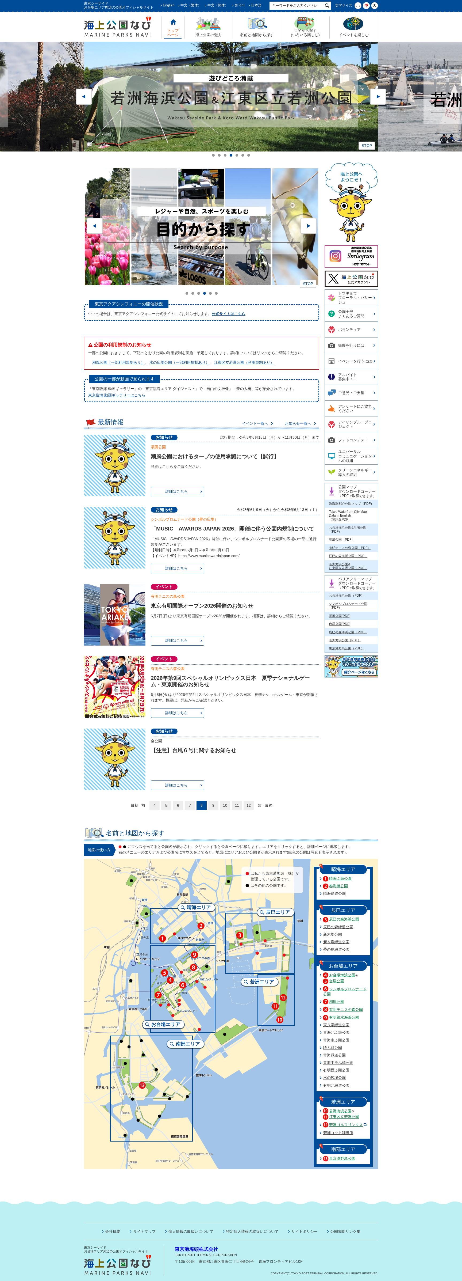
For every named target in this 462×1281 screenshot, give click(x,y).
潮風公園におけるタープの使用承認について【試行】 (215, 456)
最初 (134, 805)
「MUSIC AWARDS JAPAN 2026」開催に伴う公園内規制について (232, 529)
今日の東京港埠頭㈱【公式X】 (351, 276)
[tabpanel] (201, 229)
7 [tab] (248, 155)
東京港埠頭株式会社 (196, 1249)
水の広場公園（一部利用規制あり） (179, 362)
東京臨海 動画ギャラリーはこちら (116, 395)
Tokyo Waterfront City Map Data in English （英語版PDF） (348, 515)
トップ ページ (173, 32)
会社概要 (112, 1231)
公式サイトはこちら (228, 314)
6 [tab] (242, 155)
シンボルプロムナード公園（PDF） (348, 605)
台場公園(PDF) (339, 624)
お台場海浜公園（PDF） (346, 595)
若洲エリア (262, 981)
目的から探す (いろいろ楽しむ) (305, 32)
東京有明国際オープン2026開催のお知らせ (202, 606)
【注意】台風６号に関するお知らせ (193, 750)
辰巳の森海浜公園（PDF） (348, 556)
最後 (268, 805)
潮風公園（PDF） (342, 539)
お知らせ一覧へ (298, 423)
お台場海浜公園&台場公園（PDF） (347, 529)
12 (249, 805)
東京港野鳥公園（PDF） (346, 648)
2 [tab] (219, 155)
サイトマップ (144, 1231)
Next (378, 97)
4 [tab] (231, 155)
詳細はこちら (176, 491)
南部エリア (188, 1044)
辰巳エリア (278, 912)
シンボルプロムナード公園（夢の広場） (184, 519)
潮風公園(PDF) (339, 616)
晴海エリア (199, 907)
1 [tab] (213, 155)
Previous (84, 97)
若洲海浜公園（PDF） (345, 640)
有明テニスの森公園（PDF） (350, 548)
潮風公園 (158, 447)
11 (237, 805)
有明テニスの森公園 (167, 596)
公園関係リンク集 (345, 1231)
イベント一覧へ (255, 423)
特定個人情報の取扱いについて (252, 1231)
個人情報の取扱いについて (190, 1231)
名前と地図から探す (257, 35)
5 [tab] (237, 155)
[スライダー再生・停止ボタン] (367, 145)
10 (225, 805)
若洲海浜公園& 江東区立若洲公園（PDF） (348, 566)
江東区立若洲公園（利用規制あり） (244, 362)
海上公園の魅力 (208, 35)
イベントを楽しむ (354, 35)
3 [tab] (225, 155)
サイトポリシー (304, 1231)
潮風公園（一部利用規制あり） (118, 362)
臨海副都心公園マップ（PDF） (351, 504)
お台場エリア (165, 1024)
